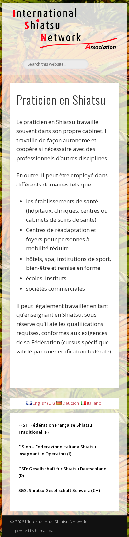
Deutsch (70, 403)
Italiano (93, 403)
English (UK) (43, 403)
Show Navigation (103, 62)
